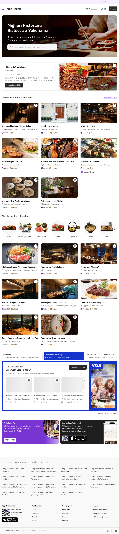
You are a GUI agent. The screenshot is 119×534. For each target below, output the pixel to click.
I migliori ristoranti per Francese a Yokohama (102, 485)
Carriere (65, 517)
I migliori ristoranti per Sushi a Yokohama (13, 470)
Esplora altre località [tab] (41, 462)
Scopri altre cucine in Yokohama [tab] (15, 462)
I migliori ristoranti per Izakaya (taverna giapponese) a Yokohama (43, 485)
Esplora (35, 513)
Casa (34, 509)
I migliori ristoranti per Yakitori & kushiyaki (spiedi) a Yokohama (14, 485)
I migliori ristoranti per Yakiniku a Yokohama (102, 470)
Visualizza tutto (110, 97)
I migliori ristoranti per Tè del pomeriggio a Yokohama (42, 493)
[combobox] (32, 47)
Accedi (113, 9)
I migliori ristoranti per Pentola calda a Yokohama (74, 470)
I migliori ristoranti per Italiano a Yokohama (73, 485)
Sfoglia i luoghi (10, 440)
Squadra (65, 513)
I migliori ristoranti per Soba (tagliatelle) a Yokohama (71, 477)
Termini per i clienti (100, 509)
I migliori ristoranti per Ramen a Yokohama (43, 477)
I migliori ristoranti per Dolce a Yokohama (13, 493)
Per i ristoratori (106, 2)
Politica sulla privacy (100, 513)
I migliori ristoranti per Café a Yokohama (71, 493)
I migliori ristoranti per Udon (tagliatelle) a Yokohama (100, 477)
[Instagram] (108, 530)
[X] (112, 530)
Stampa (65, 521)
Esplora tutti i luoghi (78, 367)
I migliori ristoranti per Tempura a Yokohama (14, 477)
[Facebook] (115, 530)
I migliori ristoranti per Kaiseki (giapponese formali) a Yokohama (43, 470)
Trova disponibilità (13, 85)
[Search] (10, 47)
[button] (20, 129)
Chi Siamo (66, 509)
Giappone (93, 9)
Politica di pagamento (100, 517)
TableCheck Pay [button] (88, 172)
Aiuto (115, 2)
